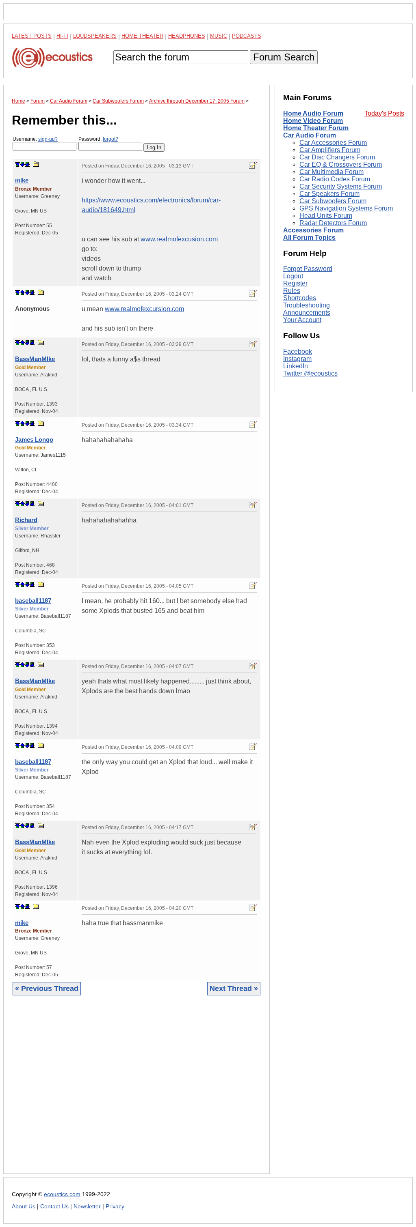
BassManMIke (35, 358)
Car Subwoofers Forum (332, 201)
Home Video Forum (313, 120)
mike (21, 180)
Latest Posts (32, 36)
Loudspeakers (95, 36)
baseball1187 (33, 600)
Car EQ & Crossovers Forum (340, 164)
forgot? (110, 139)
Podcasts (246, 36)
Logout (293, 276)
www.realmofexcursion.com (144, 308)
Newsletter (87, 1206)
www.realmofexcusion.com (179, 239)
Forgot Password (307, 268)
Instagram (297, 358)
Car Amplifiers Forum (329, 149)
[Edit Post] (253, 165)
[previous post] (22, 292)
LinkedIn (295, 366)
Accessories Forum (313, 230)
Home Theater (142, 36)
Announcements (306, 312)
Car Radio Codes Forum (334, 179)
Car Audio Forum (309, 135)
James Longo (34, 439)
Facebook (297, 351)
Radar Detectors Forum (333, 222)
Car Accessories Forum (333, 142)
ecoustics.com (62, 1194)
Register (295, 283)
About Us (23, 1206)
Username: (35, 139)
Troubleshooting (306, 305)
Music (218, 36)
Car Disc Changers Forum (337, 157)
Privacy (115, 1206)
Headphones (186, 36)
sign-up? (48, 139)
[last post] (27, 164)
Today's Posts (384, 113)
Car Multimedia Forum (331, 171)
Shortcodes (299, 297)
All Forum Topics (309, 237)
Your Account (302, 319)
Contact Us (54, 1206)
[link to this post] (36, 164)
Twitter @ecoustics (310, 373)
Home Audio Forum (313, 113)
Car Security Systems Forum (340, 186)
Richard (26, 519)
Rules (291, 290)
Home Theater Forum (316, 128)
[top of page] (17, 164)
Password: (98, 139)
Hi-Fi (62, 36)
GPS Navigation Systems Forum (346, 208)
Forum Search (283, 57)
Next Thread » (234, 988)
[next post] (22, 164)
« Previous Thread (46, 988)
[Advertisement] (136, 1090)
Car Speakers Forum (329, 193)
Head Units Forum (325, 215)
